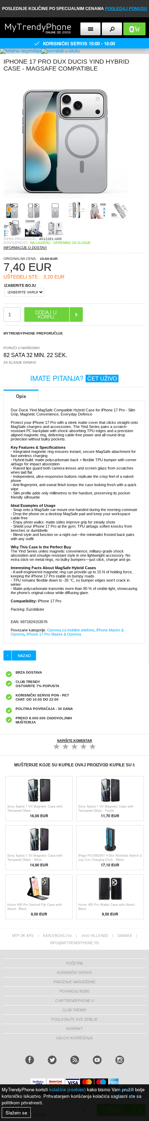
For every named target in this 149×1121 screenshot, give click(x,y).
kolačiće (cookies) (67, 1089)
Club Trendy (74, 1010)
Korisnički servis (74, 972)
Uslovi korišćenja (74, 1038)
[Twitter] (52, 1060)
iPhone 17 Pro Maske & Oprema (54, 634)
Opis (21, 396)
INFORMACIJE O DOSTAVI (25, 247)
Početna (74, 963)
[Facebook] (29, 1060)
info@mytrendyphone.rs (74, 942)
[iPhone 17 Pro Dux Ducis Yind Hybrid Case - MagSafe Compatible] (65, 199)
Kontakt (75, 1028)
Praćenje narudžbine (74, 981)
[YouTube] (97, 1060)
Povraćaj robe (75, 991)
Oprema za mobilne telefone (70, 630)
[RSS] (74, 1060)
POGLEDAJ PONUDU (126, 8)
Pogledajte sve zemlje (74, 1019)
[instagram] (119, 1060)
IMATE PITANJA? (73, 378)
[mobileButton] (112, 28)
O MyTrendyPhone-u (74, 1000)
